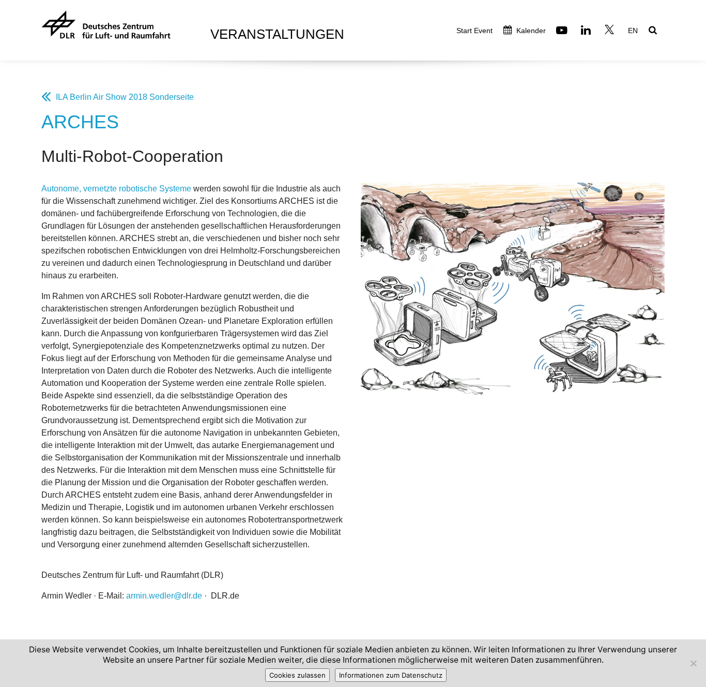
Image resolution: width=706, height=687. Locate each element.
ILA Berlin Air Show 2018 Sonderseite (125, 97)
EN (633, 30)
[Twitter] (610, 31)
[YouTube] (563, 31)
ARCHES (80, 121)
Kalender (530, 30)
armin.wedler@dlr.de (164, 595)
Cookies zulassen (297, 675)
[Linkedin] (587, 31)
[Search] (654, 31)
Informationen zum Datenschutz (390, 675)
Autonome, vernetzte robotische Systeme (116, 188)
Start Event (474, 30)
